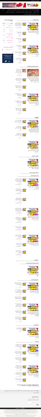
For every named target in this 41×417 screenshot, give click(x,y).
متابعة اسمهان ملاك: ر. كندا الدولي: (9, 34)
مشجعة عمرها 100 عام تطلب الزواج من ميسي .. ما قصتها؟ (18, 251)
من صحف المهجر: (10, 42)
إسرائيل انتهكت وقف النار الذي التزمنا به (33, 54)
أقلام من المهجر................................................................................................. (27, 117)
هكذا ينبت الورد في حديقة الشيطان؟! (34, 336)
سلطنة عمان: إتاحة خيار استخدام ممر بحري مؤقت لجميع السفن (18, 235)
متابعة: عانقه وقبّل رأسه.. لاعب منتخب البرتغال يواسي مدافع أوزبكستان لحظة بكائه (18, 346)
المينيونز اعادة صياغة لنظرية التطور (34, 275)
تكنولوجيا (30, 12)
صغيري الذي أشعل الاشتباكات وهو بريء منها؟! (19, 328)
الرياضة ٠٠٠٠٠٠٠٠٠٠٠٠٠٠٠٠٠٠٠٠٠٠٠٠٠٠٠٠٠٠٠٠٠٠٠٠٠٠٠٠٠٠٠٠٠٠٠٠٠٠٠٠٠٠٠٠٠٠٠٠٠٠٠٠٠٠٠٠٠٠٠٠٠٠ (27, 342)
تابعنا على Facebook (8, 47)
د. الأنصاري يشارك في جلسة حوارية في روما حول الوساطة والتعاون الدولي (19, 190)
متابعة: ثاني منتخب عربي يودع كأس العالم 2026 (18, 379)
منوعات (37, 272)
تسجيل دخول (36, 0)
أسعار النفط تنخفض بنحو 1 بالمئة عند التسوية (18, 227)
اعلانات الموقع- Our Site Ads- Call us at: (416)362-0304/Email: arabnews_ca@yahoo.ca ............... (27, 385)
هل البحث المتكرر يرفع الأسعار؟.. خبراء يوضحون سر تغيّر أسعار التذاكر (18, 79)
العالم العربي (36, 28)
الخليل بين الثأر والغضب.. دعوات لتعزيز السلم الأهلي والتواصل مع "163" (33, 32)
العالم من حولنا (20, 26)
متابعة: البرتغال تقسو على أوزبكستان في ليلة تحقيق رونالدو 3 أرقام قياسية (18, 352)
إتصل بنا (27, 390)
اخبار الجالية (36, 75)
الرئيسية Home (36, 9)
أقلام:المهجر (18, 9)
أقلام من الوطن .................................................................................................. (28, 156)
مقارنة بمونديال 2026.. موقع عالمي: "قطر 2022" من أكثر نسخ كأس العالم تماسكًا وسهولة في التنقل (18, 180)
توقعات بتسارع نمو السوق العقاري (19, 32)
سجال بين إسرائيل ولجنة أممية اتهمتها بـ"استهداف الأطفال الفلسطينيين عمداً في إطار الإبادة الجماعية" (18, 24)
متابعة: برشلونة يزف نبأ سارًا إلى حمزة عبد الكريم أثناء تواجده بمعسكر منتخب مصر (18, 359)
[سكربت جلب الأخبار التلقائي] (19, 408)
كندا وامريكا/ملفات (36, 184)
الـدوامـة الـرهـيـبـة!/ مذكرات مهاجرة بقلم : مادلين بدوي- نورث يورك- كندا (18, 135)
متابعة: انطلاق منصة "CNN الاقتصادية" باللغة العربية (34, 291)
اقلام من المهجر (36, 126)
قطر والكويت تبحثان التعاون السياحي (34, 187)
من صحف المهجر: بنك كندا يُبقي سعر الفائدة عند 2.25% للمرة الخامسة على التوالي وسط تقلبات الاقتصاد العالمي (33, 79)
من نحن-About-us (22, 390)
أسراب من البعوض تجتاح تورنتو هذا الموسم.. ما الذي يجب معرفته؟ (18, 101)
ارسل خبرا (13, 390)
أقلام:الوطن (13, 9)
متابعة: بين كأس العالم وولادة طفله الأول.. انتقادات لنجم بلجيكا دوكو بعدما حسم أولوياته (18, 367)
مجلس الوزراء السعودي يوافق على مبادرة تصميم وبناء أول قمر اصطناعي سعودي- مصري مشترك (18, 209)
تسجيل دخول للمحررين (7, 390)
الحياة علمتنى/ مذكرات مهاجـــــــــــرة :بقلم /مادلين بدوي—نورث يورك (33, 150)
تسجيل (32, 0)
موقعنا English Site (27, 14)
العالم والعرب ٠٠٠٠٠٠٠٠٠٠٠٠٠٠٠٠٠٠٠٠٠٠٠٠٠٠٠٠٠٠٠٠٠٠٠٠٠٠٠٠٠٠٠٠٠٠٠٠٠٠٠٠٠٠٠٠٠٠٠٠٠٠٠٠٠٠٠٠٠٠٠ (27, 20)
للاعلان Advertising (35, 14)
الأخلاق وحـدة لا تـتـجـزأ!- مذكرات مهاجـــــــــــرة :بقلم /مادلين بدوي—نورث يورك (18, 121)
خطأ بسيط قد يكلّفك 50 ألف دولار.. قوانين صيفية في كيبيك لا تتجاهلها (18, 86)
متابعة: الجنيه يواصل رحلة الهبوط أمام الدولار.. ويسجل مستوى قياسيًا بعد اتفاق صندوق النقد (18, 305)
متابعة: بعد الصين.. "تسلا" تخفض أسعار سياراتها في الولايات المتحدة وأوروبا (18, 297)
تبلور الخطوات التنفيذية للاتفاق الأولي (19, 46)
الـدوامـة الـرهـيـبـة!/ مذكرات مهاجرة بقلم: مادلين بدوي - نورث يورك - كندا (18, 128)
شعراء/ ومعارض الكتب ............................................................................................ (29, 173)
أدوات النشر (17, 390)
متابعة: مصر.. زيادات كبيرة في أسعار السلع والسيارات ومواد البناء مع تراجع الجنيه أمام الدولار (18, 291)
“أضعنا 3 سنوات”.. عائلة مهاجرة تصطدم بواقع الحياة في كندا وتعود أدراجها (18, 109)
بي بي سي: (11, 29)
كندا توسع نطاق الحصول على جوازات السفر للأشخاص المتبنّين (18, 94)
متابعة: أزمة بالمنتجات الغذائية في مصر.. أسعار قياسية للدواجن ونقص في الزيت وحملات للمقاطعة (33, 313)
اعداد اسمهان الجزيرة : (9, 27)
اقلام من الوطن (36, 165)
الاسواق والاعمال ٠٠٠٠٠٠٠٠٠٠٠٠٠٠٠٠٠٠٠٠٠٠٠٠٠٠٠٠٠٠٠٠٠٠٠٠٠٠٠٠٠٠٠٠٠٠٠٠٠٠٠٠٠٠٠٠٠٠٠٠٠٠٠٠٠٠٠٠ (28, 280)
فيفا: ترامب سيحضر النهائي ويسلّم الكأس (19, 244)
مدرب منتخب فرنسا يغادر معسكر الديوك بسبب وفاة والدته (33, 243)
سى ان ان (11, 31)
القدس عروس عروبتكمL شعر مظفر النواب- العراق (34, 167)
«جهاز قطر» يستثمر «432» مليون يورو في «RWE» (18, 52)
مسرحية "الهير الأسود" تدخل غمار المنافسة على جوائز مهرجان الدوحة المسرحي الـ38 (18, 219)
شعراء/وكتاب (9, 9)
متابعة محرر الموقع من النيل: (9, 37)
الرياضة (7, 12)
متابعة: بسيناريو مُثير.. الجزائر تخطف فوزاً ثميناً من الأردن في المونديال (18, 373)
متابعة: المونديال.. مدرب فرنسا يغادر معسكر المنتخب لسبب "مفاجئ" (33, 354)
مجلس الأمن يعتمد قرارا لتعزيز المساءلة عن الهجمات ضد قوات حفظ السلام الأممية (33, 217)
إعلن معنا (31, 390)
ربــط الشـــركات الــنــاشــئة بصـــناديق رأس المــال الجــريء (18, 59)
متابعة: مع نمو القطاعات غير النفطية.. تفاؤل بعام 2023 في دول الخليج (18, 311)
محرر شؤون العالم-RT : (9, 40)
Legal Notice (35, 392)
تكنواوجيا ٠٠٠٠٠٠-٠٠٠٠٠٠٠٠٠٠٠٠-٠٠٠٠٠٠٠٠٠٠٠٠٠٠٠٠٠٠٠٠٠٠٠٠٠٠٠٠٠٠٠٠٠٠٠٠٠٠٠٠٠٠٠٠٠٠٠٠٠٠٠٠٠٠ (27, 260)
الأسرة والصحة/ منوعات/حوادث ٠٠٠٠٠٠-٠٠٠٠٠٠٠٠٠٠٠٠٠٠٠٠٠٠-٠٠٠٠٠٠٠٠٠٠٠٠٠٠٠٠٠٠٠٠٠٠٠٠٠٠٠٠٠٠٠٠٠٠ (29, 263)
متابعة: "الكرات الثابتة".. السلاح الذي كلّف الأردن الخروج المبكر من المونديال (33, 375)
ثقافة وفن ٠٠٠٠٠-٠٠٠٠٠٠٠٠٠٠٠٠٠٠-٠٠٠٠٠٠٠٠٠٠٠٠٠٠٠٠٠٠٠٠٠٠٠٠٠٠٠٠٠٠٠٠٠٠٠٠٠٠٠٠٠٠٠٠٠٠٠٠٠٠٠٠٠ (27, 325)
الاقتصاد (37, 288)
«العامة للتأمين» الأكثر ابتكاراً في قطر (19, 39)
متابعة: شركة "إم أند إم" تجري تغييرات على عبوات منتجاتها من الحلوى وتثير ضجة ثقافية (18, 318)
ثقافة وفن (26, 12)
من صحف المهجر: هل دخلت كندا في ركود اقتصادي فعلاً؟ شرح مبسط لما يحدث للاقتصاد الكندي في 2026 (18, 71)
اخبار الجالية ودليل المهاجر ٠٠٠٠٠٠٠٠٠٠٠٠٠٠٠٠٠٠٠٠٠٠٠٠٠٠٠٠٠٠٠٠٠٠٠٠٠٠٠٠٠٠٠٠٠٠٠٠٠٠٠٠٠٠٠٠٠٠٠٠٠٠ (29, 67)
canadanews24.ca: (10, 25)
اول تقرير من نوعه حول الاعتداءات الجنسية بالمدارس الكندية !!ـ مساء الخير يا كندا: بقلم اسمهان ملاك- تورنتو (33, 130)
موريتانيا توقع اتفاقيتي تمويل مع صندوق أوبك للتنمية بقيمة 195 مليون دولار (18, 199)
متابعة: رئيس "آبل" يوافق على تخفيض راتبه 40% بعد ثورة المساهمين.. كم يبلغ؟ (18, 284)
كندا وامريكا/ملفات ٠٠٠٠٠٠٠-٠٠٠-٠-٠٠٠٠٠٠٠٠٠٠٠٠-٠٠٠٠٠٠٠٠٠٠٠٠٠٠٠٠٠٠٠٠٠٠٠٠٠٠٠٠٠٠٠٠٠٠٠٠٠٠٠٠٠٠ (28, 176)
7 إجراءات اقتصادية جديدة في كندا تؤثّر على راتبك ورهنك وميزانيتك (33, 103)
